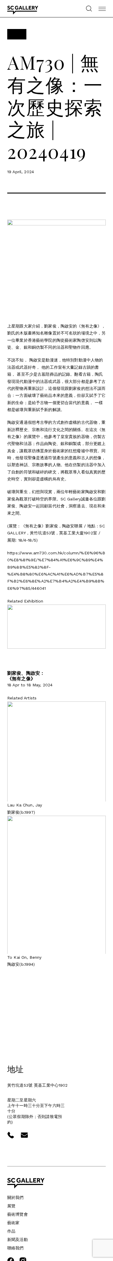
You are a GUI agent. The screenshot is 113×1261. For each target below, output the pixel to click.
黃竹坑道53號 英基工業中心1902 (37, 1085)
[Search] (89, 9)
